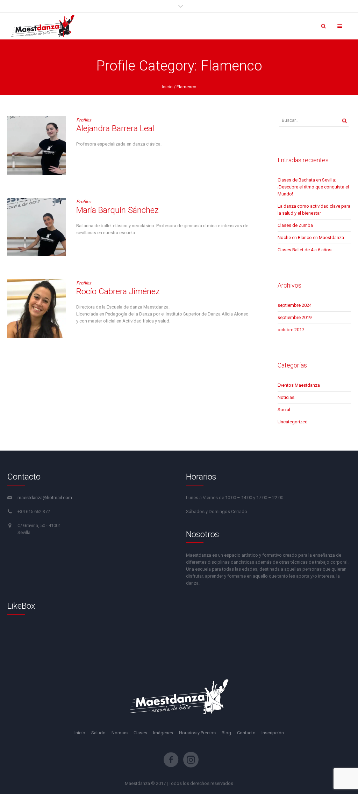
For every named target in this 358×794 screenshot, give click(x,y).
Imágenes (163, 732)
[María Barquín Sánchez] (36, 227)
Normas (120, 732)
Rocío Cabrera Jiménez (118, 291)
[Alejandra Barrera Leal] (36, 145)
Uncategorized (293, 421)
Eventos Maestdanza (299, 385)
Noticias (286, 397)
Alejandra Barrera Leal (115, 128)
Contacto (246, 732)
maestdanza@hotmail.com (44, 497)
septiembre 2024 (295, 305)
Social (284, 409)
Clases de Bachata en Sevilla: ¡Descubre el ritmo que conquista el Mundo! (313, 186)
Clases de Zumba (295, 225)
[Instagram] (191, 759)
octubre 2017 (291, 329)
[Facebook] (171, 759)
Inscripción (273, 732)
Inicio (167, 86)
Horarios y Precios (197, 732)
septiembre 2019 (295, 317)
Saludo (98, 732)
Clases (140, 732)
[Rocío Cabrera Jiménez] (36, 308)
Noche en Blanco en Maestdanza (311, 237)
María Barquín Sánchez (117, 210)
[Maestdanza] (42, 26)
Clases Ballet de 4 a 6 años (304, 249)
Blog (226, 732)
